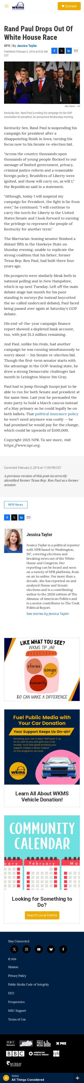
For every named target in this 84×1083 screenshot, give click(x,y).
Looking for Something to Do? (42, 902)
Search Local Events (42, 915)
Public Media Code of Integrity (28, 984)
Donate (71, 6)
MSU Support (17, 1011)
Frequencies (16, 1002)
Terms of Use (17, 1019)
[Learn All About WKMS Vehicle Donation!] (42, 747)
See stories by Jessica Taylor (48, 613)
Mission (13, 967)
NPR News (15, 504)
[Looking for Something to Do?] (42, 852)
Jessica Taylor (27, 46)
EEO (11, 993)
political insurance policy (56, 413)
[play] (6, 1078)
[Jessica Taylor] (13, 541)
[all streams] (78, 1078)
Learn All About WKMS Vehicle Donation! (42, 796)
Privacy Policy (17, 976)
